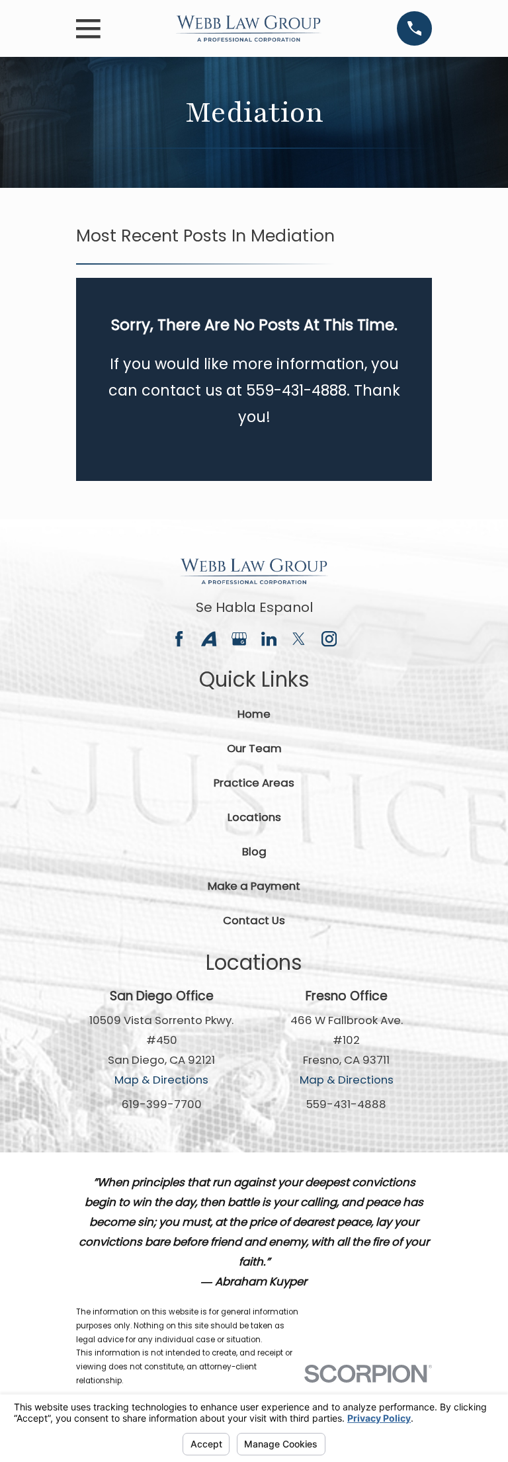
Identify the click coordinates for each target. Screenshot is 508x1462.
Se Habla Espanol (254, 607)
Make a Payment (254, 886)
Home (254, 714)
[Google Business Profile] (239, 638)
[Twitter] (298, 638)
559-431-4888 (346, 1104)
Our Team (254, 748)
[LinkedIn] (268, 638)
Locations (254, 817)
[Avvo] (208, 638)
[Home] (248, 28)
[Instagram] (329, 638)
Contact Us (254, 920)
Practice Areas (254, 783)
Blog (254, 851)
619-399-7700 (162, 1104)
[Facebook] (179, 638)
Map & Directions (161, 1080)
